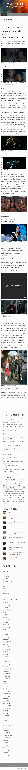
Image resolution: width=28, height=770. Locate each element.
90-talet (5, 482)
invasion (12, 487)
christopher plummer (18, 393)
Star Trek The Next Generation (16, 495)
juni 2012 (5, 742)
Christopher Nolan (12, 485)
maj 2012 (5, 745)
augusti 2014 (5, 678)
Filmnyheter (5, 576)
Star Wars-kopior (10, 397)
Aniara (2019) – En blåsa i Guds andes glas (12, 422)
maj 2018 (5, 607)
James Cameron (18, 487)
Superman (18, 499)
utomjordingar (18, 501)
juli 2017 (4, 612)
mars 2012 (5, 750)
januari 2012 (5, 755)
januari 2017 (5, 617)
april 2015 (5, 659)
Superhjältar (13, 499)
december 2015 (6, 639)
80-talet (21, 480)
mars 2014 (5, 691)
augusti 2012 (5, 737)
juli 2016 (4, 629)
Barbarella (3, 393)
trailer (7, 501)
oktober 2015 (5, 644)
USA (13, 501)
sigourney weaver (20, 493)
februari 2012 (5, 752)
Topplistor (5, 588)
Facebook (11, 388)
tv (9, 501)
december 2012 (6, 728)
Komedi (4, 578)
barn (7, 484)
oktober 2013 (5, 703)
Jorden (7, 489)
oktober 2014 (5, 673)
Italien (11, 395)
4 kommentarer (4, 399)
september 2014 (6, 676)
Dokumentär (5, 571)
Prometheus (17, 491)
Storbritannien (6, 499)
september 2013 (6, 705)
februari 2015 (5, 664)
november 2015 (6, 641)
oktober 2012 (5, 732)
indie (7, 487)
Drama (4, 574)
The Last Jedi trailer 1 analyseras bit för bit (12, 445)
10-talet (11, 480)
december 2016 (6, 619)
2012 (12, 482)
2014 (17, 482)
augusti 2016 (5, 627)
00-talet (5, 480)
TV (3, 591)
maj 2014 (5, 686)
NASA (10, 491)
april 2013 (5, 718)
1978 (20, 392)
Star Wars (11, 497)
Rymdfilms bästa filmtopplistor (9, 430)
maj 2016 (5, 634)
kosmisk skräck (12, 489)
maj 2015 (5, 656)
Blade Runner (6, 485)
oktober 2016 (5, 622)
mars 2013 (5, 720)
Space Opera (11, 392)
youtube (16, 397)
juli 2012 (4, 740)
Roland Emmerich (13, 493)
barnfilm (11, 484)
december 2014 (6, 668)
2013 (14, 482)
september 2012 (6, 735)
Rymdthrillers (5, 583)
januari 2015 (5, 666)
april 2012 (5, 747)
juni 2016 (5, 632)
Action (4, 569)
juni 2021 (5, 602)
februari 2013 (5, 723)
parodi (13, 491)
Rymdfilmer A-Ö (12, 512)
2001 (9, 482)
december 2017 (6, 609)
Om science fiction (7, 581)
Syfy (22, 499)
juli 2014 (4, 681)
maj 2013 (5, 715)
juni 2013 (5, 713)
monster (5, 491)
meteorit (20, 489)
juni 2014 (5, 683)
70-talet (23, 392)
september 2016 (6, 624)
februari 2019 (5, 605)
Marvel (17, 489)
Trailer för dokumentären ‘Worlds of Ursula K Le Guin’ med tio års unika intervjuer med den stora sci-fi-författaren (14, 426)
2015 (19, 482)
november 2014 (6, 671)
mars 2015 (5, 661)
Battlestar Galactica (18, 484)
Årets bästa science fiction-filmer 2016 (11, 452)
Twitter (18, 388)
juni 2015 (5, 654)
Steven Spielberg (20, 497)
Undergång (5, 593)
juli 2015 (4, 651)
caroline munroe (9, 393)
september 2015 (6, 646)
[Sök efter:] (25, 14)
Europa (8, 395)
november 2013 (6, 700)
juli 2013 (4, 710)
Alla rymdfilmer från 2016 (8, 454)
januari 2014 (5, 696)
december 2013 (6, 698)
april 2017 (5, 614)
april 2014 (5, 688)
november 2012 (6, 730)
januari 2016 (5, 637)
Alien (22, 482)
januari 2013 (5, 725)
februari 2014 (5, 693)
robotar (8, 493)
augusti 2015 (5, 649)
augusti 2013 (5, 708)
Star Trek (6, 495)
